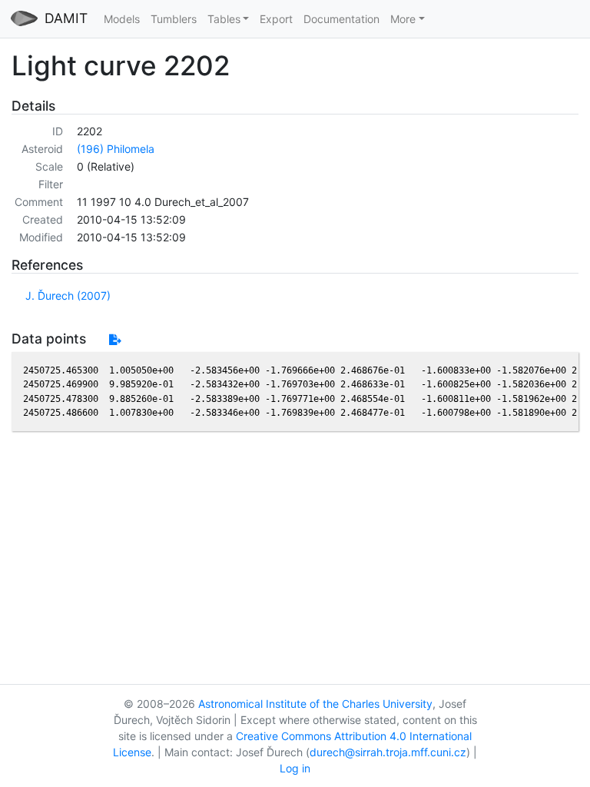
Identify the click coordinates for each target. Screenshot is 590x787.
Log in (295, 768)
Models (122, 18)
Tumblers (174, 18)
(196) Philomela (115, 148)
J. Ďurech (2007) (68, 295)
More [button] (403, 18)
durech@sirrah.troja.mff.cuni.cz (388, 752)
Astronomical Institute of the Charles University (315, 703)
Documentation (341, 18)
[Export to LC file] (115, 339)
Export (276, 18)
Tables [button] (223, 18)
